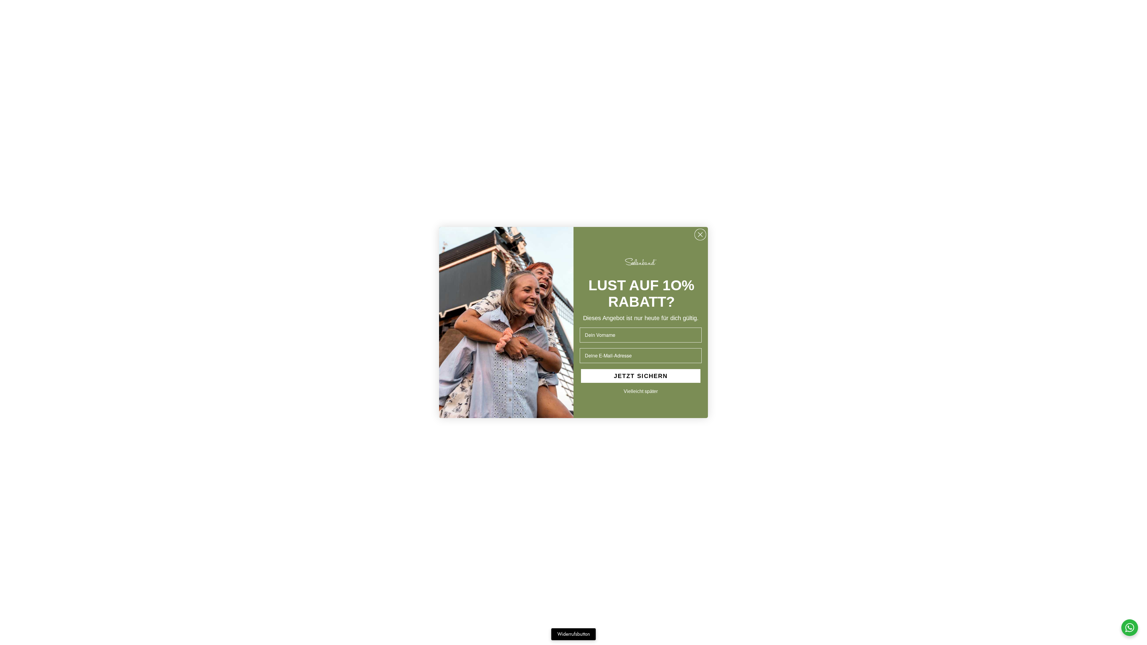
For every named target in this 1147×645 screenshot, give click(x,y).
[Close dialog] (700, 234)
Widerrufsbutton (573, 634)
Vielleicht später (641, 391)
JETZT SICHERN (641, 376)
